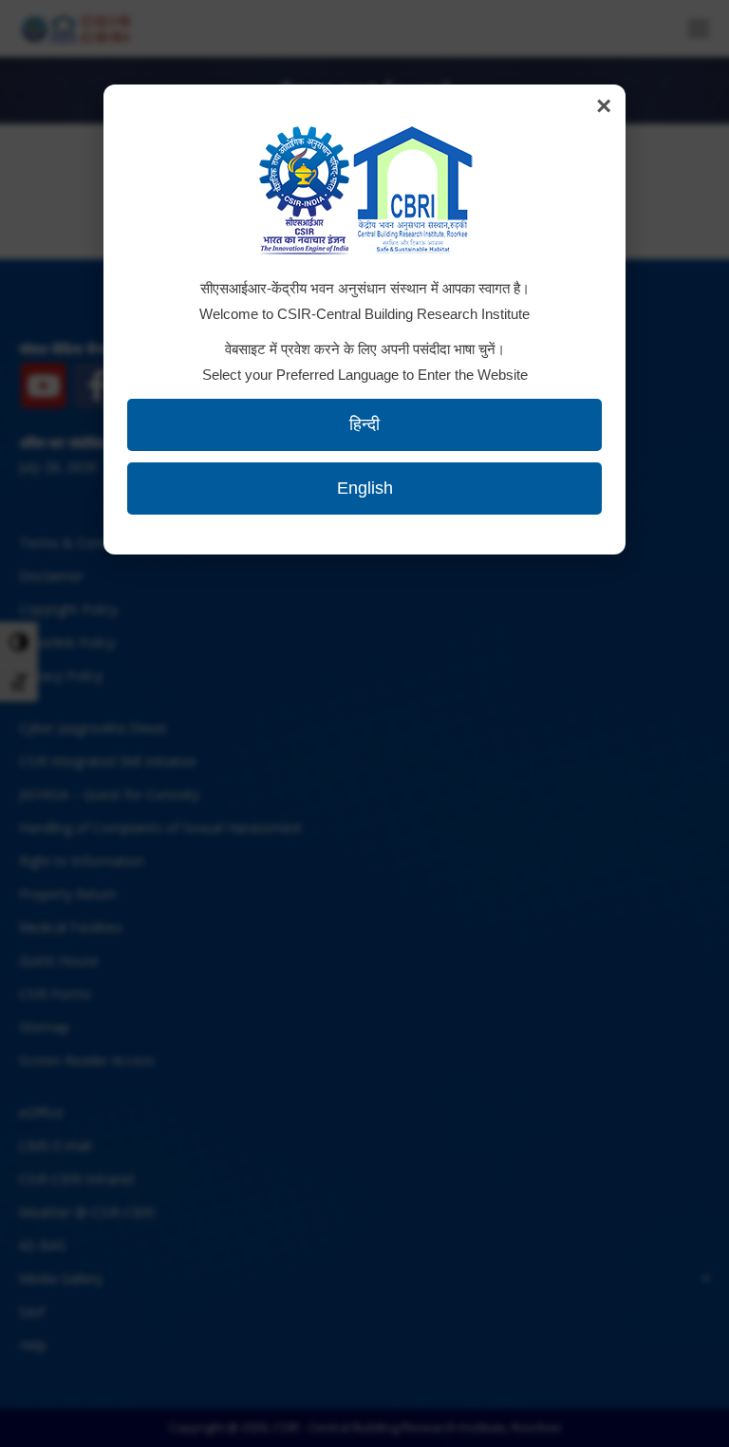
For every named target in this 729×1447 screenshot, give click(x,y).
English (365, 488)
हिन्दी (364, 424)
